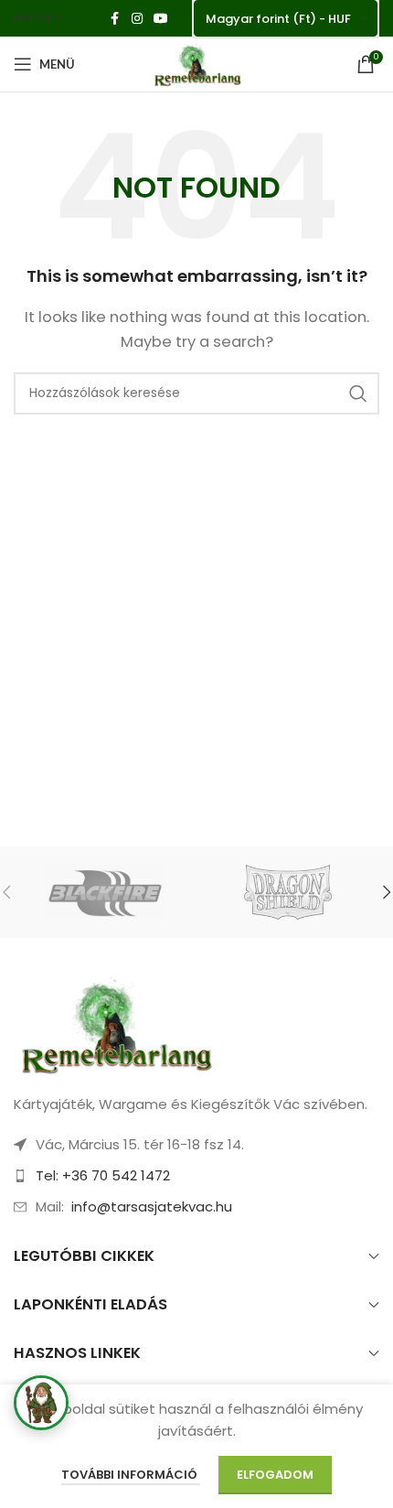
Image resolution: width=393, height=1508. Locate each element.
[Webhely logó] (196, 62)
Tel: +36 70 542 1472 (103, 1175)
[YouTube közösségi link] (161, 18)
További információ (130, 1474)
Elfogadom (275, 1474)
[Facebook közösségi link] (115, 18)
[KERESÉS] (358, 393)
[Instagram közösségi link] (137, 18)
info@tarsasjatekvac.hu (151, 1206)
